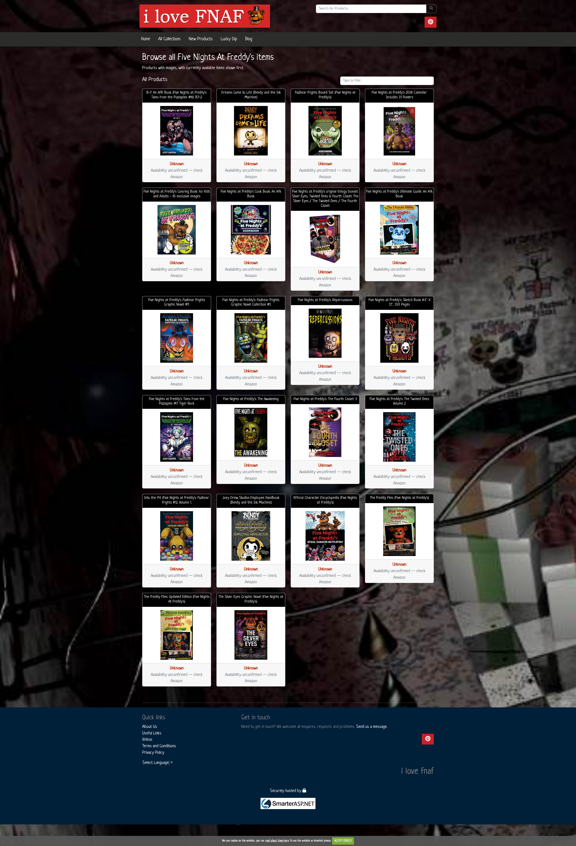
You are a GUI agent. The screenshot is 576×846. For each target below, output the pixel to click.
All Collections (169, 39)
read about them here (277, 840)
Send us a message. (371, 726)
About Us (149, 726)
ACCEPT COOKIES (343, 840)
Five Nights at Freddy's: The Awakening (251, 399)
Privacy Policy (153, 752)
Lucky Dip (229, 39)
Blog (248, 39)
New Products (201, 39)
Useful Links (151, 733)
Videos (147, 739)
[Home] (205, 16)
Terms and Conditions (159, 746)
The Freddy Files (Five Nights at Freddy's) (399, 498)
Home (145, 39)
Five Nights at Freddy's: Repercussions (325, 300)
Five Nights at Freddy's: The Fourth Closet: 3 (325, 399)
